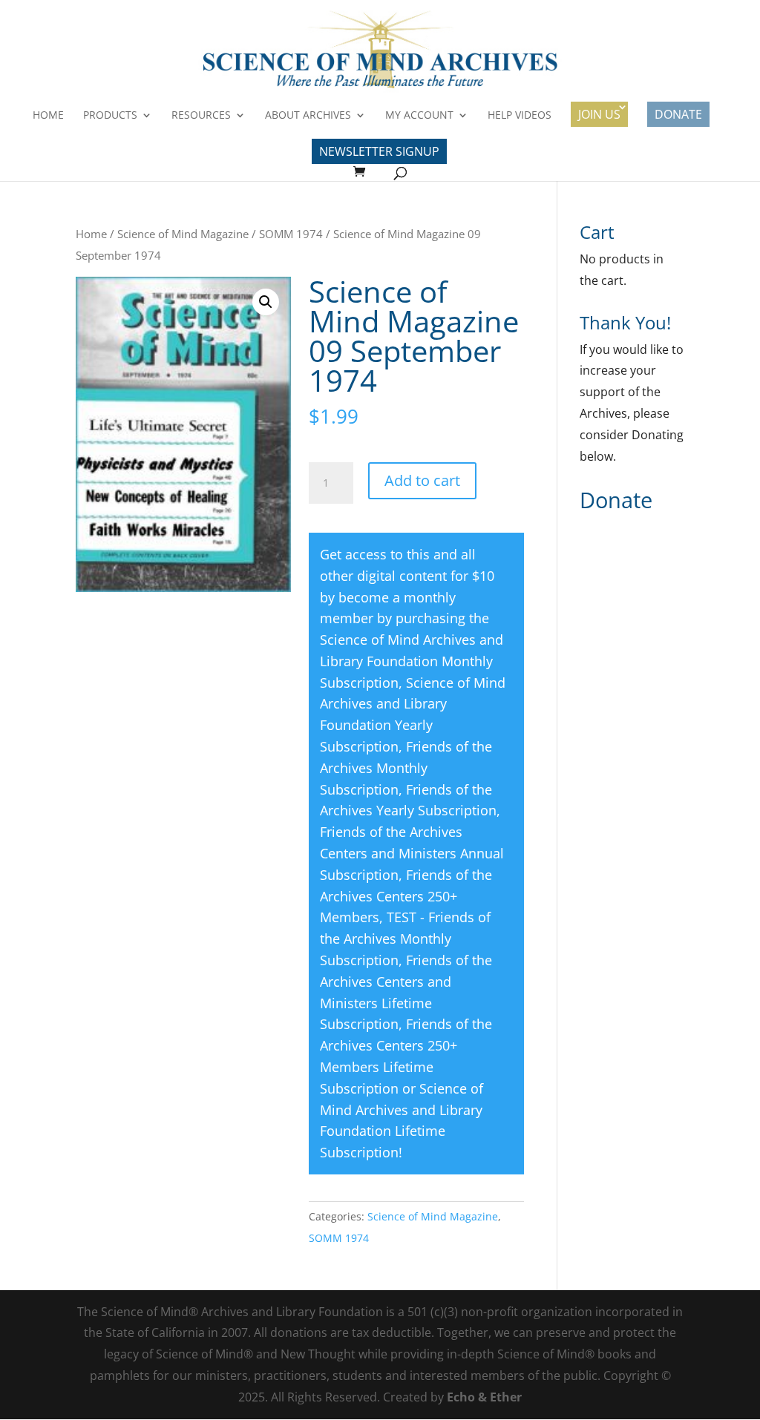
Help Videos (519, 116)
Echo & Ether (484, 1397)
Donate (678, 114)
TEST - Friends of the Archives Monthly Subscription (405, 938)
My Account (419, 116)
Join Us (599, 114)
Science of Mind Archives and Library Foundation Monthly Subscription (411, 661)
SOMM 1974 (291, 233)
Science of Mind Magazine (183, 233)
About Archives (308, 116)
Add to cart (422, 480)
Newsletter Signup (379, 151)
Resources (201, 116)
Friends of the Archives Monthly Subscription (406, 767)
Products (110, 116)
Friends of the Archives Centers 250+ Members (406, 896)
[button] (265, 302)
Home (48, 116)
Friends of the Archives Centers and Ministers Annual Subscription (412, 853)
